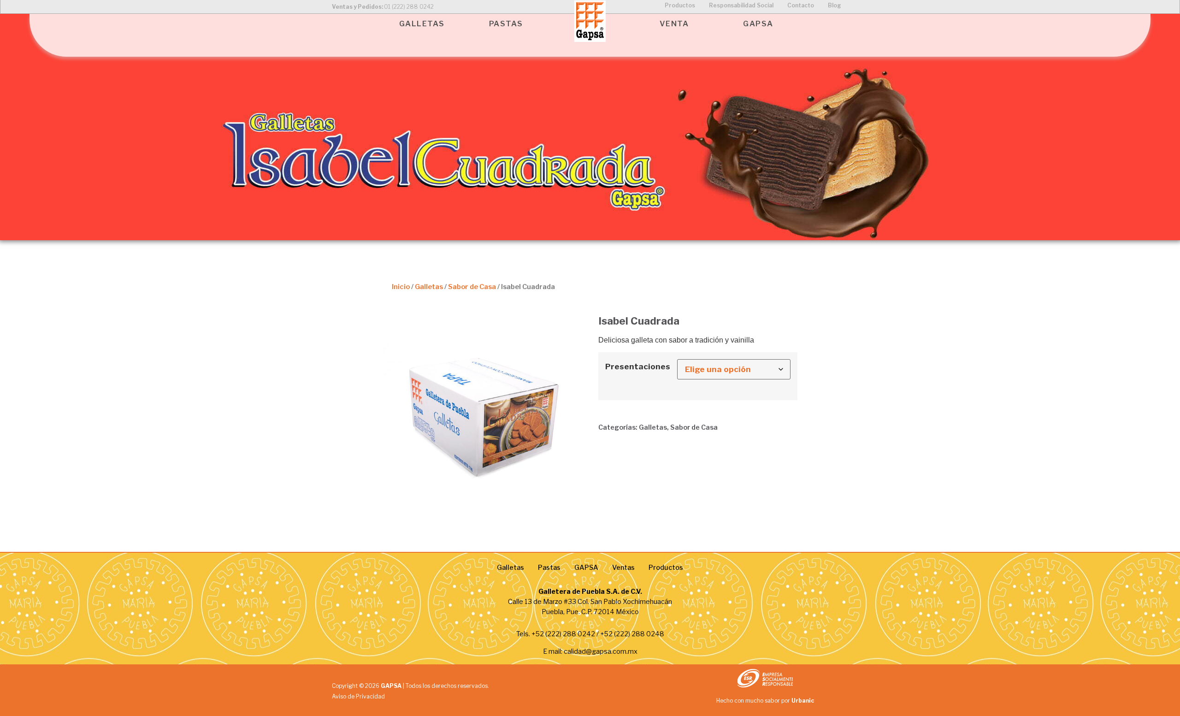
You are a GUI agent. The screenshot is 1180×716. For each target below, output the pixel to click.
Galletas (429, 287)
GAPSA (758, 23)
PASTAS (506, 23)
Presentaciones (637, 366)
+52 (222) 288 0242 (563, 634)
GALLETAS (422, 23)
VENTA (674, 23)
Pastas (549, 567)
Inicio (401, 287)
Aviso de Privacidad (358, 696)
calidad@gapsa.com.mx (600, 651)
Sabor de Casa (472, 287)
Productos (666, 567)
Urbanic (802, 700)
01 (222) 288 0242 (409, 6)
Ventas (623, 567)
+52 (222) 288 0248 (632, 634)
